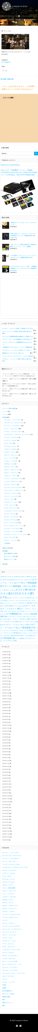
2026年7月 (5, 654)
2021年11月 (5, 799)
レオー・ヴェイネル (10, 537)
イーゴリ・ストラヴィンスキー (13, 431)
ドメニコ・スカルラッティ (12, 481)
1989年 (5, 579)
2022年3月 (5, 787)
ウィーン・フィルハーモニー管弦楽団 (18, 582)
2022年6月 (5, 778)
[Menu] (19, 16)
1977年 (10, 576)
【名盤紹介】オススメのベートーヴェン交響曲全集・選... (18, 347)
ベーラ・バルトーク (10, 505)
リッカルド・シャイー (28, 633)
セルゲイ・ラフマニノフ (11, 472)
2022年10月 (5, 766)
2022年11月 (5, 763)
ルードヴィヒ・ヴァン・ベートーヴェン (15, 534)
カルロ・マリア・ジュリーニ (18, 598)
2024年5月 (5, 713)
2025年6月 (5, 684)
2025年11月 (5, 678)
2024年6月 (5, 710)
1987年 (29, 576)
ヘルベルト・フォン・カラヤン (16, 619)
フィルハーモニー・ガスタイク (16, 616)
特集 (3, 551)
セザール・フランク (10, 467)
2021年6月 (5, 813)
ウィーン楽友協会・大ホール (20, 586)
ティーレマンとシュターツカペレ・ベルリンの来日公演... (18, 356)
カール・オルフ (8, 443)
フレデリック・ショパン (11, 502)
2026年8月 (5, 652)
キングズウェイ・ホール (14, 600)
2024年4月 (5, 716)
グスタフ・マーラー (10, 452)
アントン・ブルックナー (11, 428)
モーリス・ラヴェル (10, 514)
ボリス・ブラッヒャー (10, 508)
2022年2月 (5, 790)
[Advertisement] (19, 297)
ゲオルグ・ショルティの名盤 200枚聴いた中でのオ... (18, 328)
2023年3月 (5, 752)
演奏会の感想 (6, 548)
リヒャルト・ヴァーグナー (12, 528)
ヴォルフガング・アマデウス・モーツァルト (17, 434)
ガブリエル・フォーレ (10, 446)
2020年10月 (5, 837)
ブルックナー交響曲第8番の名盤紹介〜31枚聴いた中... (18, 336)
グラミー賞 (26, 603)
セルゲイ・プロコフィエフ (12, 470)
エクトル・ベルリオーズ (11, 437)
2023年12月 (5, 725)
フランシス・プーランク (11, 493)
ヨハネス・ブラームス (10, 520)
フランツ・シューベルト (11, 496)
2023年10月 (5, 731)
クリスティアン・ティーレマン (12, 603)
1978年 (17, 576)
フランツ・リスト (9, 499)
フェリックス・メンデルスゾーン (13, 490)
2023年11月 (5, 728)
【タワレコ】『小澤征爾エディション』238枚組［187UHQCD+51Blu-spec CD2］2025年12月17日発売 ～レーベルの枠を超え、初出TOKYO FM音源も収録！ (18, 172)
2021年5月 (5, 816)
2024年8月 (5, 704)
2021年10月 (5, 802)
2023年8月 (5, 737)
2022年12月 (5, 760)
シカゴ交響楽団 (13, 613)
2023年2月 (5, 754)
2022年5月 (5, 781)
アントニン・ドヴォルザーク (12, 425)
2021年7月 (5, 810)
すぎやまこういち (9, 464)
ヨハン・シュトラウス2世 (11, 522)
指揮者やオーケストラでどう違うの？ (13, 353)
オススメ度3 (24, 589)
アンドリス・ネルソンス (25, 580)
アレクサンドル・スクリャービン (13, 423)
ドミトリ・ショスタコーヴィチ (13, 478)
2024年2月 (5, 722)
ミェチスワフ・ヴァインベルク (13, 511)
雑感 (3, 564)
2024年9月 (5, 702)
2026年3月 (5, 666)
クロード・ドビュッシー (11, 455)
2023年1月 (5, 757)
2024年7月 (5, 707)
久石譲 (6, 543)
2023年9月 (5, 734)
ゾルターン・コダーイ (10, 475)
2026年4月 (5, 663)
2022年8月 (5, 772)
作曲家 (4, 417)
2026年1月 (5, 672)
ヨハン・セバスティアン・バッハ (13, 525)
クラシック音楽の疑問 (8, 408)
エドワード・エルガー (10, 440)
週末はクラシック (9, 559)
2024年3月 (5, 719)
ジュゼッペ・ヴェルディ (11, 461)
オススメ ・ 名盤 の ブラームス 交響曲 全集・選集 (17, 379)
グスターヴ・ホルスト (10, 449)
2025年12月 (5, 675)
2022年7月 (5, 775)
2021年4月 (5, 819)
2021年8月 (5, 807)
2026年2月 (5, 669)
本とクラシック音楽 (10, 556)
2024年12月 (5, 693)
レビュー (4, 414)
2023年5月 (5, 746)
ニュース (4, 411)
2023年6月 (5, 743)
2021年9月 (5, 804)
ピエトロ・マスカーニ (10, 484)
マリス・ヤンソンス (22, 630)
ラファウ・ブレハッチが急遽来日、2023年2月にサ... (17, 339)
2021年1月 (5, 828)
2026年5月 (5, 660)
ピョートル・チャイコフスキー (13, 487)
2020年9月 (5, 840)
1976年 (3, 576)
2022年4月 (5, 784)
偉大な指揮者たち (9, 553)
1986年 (23, 576)
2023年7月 (5, 740)
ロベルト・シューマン (10, 540)
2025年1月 (5, 690)
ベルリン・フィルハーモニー (17, 625)
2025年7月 (5, 681)
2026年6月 (5, 657)
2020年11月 (5, 834)
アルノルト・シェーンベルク (12, 420)
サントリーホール (18, 606)
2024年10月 (5, 699)
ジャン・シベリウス (10, 458)
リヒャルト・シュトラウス (12, 531)
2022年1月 (5, 793)
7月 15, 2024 (7, 31)
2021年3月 (5, 822)
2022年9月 (5, 769)
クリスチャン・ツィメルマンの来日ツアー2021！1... (17, 350)
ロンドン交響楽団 (20, 638)
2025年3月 (5, 687)
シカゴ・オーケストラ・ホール (13, 611)
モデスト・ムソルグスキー (12, 517)
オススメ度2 (11, 590)
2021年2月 (5, 825)
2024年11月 (5, 696)
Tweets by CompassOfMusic (10, 165)
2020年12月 (5, 831)
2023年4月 (5, 749)
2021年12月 (5, 796)
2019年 (12, 580)
